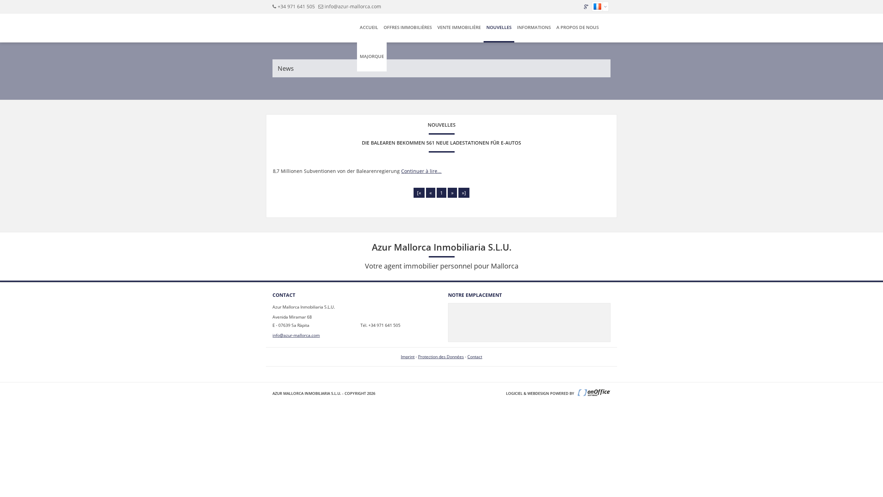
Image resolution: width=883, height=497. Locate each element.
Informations (534, 27)
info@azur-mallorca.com (353, 6)
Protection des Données (441, 357)
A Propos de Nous (577, 27)
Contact (474, 357)
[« (419, 192)
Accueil (369, 27)
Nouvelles (499, 27)
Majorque (372, 56)
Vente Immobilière (459, 27)
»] (464, 192)
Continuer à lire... (421, 171)
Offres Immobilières (408, 27)
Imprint (408, 357)
